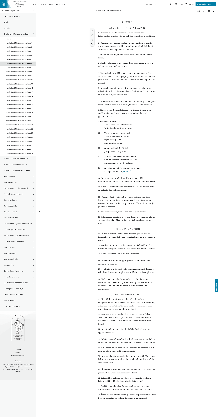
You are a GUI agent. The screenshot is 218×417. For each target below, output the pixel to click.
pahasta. (127, 171)
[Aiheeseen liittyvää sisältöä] (208, 10)
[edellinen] (39, 211)
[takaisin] (3, 11)
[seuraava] (215, 211)
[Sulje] (92, 31)
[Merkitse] (92, 35)
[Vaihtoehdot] (213, 10)
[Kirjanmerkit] (203, 10)
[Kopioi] (92, 40)
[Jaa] (92, 43)
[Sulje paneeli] (33, 11)
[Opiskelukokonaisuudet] (198, 10)
